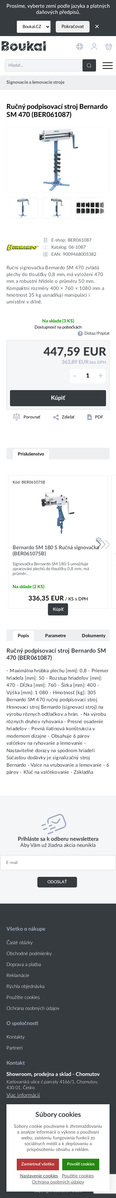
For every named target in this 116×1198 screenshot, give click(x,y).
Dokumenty (93, 635)
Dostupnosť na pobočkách (58, 327)
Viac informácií (23, 1095)
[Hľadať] (89, 65)
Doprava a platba (23, 964)
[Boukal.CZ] (34, 27)
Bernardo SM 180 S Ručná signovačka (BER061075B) (56, 550)
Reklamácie (17, 975)
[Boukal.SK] (24, 46)
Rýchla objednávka (25, 986)
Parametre (55, 635)
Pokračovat (73, 26)
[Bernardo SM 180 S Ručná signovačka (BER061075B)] (58, 511)
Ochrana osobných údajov (33, 1008)
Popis (23, 635)
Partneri (14, 1048)
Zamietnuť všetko (37, 1164)
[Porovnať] (98, 540)
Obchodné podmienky (29, 953)
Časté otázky (19, 942)
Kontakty (15, 1037)
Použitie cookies (23, 997)
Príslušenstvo (31, 454)
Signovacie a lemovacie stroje (35, 82)
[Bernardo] (22, 247)
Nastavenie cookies (39, 1176)
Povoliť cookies (81, 1164)
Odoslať (57, 882)
